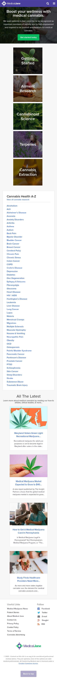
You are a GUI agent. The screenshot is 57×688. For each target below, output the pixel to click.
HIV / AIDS (12, 295)
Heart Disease (13, 292)
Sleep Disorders (14, 375)
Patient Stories (13, 612)
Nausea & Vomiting (16, 333)
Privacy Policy (13, 623)
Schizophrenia (13, 368)
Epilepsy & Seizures (16, 282)
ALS (9, 209)
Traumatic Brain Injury (17, 385)
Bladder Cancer (14, 240)
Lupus (9, 313)
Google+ (45, 620)
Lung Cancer (13, 309)
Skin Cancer (12, 371)
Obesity (10, 340)
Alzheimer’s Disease (16, 213)
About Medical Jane (15, 616)
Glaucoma (11, 289)
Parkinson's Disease (16, 358)
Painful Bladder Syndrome (19, 351)
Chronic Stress (14, 257)
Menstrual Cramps (15, 320)
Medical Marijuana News (17, 609)
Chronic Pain (13, 254)
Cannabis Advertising (16, 635)
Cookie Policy (12, 627)
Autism (10, 230)
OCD (9, 344)
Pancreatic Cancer (15, 354)
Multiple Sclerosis (15, 326)
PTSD (9, 364)
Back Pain (11, 233)
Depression (12, 271)
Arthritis (10, 223)
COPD (10, 264)
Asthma (10, 226)
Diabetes (11, 275)
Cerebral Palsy (14, 251)
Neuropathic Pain (15, 337)
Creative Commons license (28, 664)
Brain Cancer (13, 244)
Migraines (11, 323)
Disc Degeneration (15, 278)
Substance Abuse (15, 382)
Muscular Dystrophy (16, 330)
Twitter (44, 612)
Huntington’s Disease (17, 299)
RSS (43, 624)
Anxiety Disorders (15, 220)
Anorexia (11, 216)
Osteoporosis (13, 347)
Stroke (10, 378)
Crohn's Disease (14, 268)
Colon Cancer (13, 261)
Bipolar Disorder (14, 237)
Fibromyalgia (13, 285)
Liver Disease (13, 306)
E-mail (44, 616)
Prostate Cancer (14, 361)
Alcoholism (12, 206)
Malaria (10, 316)
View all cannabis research (18, 200)
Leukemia (11, 302)
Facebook (46, 609)
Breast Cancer (13, 247)
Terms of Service (14, 631)
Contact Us (11, 620)
